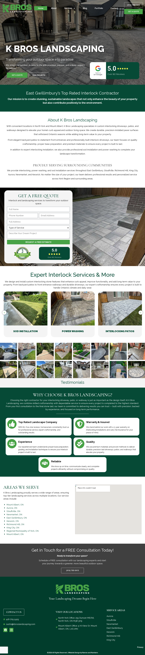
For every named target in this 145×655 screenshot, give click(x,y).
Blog (85, 8)
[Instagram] (11, 630)
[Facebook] (5, 630)
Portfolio (99, 8)
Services (68, 8)
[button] (4, 313)
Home (40, 8)
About (54, 8)
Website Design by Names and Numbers (83, 653)
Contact (114, 8)
